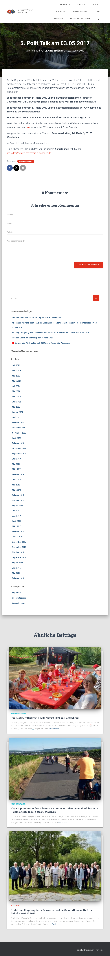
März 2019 (16, 469)
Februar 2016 (18, 578)
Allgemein (16, 593)
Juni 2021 (16, 417)
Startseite (81, 5)
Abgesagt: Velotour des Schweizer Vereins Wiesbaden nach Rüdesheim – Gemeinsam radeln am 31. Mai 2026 (54, 810)
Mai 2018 (16, 485)
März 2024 (16, 396)
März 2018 (16, 490)
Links (98, 12)
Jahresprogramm (80, 12)
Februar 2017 (18, 531)
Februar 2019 (18, 474)
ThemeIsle (99, 950)
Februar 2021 (18, 422)
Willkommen (65, 5)
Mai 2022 (16, 407)
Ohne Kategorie (19, 598)
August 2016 (17, 563)
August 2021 (17, 412)
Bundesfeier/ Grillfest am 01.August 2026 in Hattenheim (36, 318)
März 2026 (16, 371)
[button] (99, 5)
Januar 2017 (17, 537)
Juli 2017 (16, 511)
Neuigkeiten (60, 12)
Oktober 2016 (18, 552)
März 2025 (16, 381)
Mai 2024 (16, 391)
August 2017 (17, 505)
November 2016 (19, 547)
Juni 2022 (16, 402)
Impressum (58, 19)
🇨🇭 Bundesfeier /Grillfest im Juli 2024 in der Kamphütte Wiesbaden (41, 343)
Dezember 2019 (19, 448)
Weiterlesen (54, 729)
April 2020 (16, 438)
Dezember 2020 (19, 428)
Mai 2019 (16, 464)
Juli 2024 (16, 386)
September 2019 (19, 454)
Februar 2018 (18, 495)
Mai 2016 (16, 573)
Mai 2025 (16, 376)
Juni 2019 (16, 459)
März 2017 (16, 526)
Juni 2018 (16, 479)
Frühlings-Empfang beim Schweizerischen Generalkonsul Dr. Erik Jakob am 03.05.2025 (50, 332)
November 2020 (19, 433)
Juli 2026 (16, 365)
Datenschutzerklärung (80, 19)
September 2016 (19, 557)
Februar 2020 (18, 443)
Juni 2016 (16, 568)
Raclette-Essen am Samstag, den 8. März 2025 (32, 338)
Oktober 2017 (18, 500)
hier (28, 127)
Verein (96, 5)
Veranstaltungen (25, 161)
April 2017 (16, 521)
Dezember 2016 (19, 542)
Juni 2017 (16, 516)
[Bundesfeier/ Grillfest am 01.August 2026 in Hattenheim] (55, 678)
